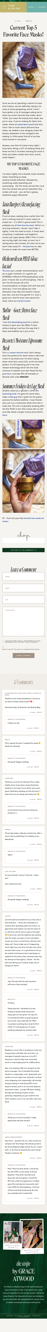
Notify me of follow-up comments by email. (21, 649)
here (9, 374)
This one (6, 271)
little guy (13, 397)
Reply (39, 712)
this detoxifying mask (17, 322)
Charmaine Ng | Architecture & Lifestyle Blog (22, 707)
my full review (23, 301)
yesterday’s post (25, 124)
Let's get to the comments (22, 550)
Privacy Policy (19, 1315)
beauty (29, 21)
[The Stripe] (14, 7)
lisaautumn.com (15, 884)
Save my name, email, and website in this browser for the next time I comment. (22, 641)
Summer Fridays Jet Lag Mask (23, 385)
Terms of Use (9, 1315)
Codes (31, 7)
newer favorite (17, 352)
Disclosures (27, 1315)
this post (27, 246)
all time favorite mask (24, 225)
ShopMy (42, 7)
